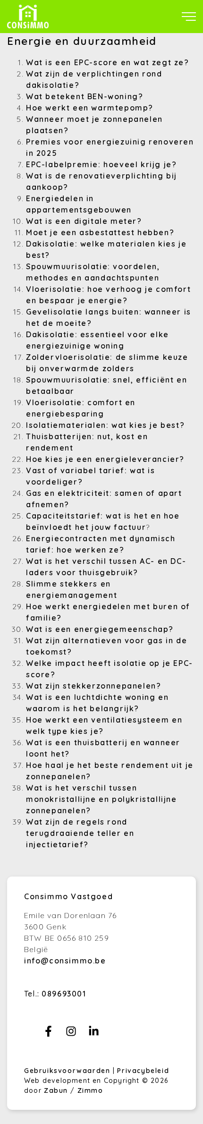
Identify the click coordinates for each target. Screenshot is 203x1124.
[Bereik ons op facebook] (48, 1034)
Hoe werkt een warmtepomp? (89, 107)
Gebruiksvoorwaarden (68, 1070)
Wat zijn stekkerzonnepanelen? (93, 685)
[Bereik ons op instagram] (71, 1034)
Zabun (56, 1090)
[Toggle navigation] (189, 16)
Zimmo (90, 1090)
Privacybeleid (143, 1070)
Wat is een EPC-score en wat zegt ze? (107, 62)
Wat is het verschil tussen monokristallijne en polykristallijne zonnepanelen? (101, 799)
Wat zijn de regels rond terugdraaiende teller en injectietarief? (80, 833)
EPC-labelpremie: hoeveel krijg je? (101, 164)
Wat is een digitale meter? (84, 221)
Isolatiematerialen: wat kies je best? (105, 425)
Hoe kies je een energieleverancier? (105, 459)
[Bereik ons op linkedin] (93, 1034)
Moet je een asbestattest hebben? (100, 232)
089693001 (64, 993)
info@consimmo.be (65, 960)
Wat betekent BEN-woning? (84, 96)
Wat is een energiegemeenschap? (100, 629)
